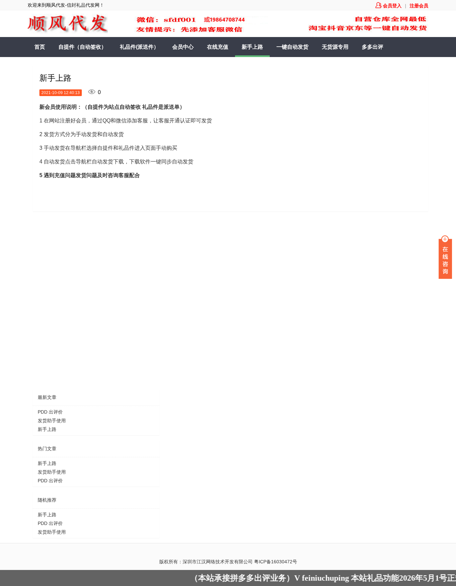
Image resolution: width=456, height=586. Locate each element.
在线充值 (217, 47)
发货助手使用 (52, 420)
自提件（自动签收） (82, 47)
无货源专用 (335, 47)
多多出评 (372, 47)
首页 (39, 47)
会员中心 (183, 47)
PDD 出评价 (50, 412)
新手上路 (252, 47)
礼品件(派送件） (139, 47)
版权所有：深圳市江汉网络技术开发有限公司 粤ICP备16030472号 (228, 561)
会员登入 (389, 5)
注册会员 (419, 5)
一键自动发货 (292, 47)
